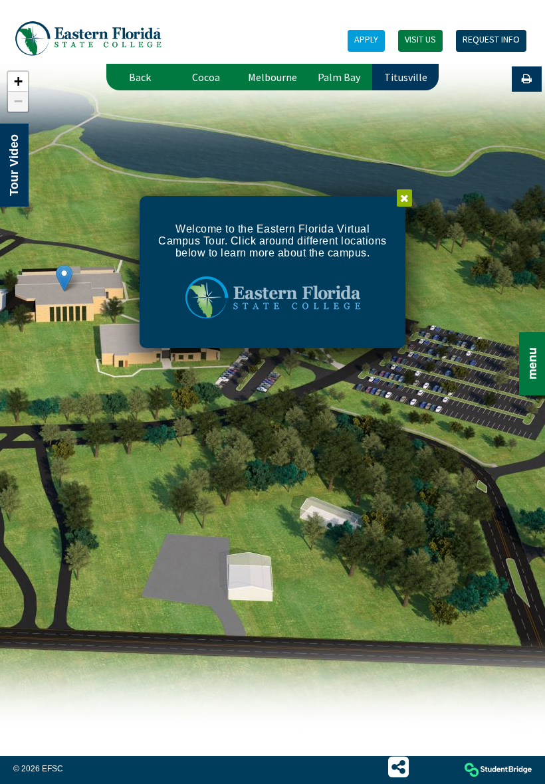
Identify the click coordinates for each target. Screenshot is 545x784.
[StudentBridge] (498, 771)
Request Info (491, 39)
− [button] (18, 101)
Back (140, 77)
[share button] (398, 767)
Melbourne (272, 77)
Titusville (405, 77)
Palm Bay (339, 77)
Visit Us (420, 39)
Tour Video (14, 165)
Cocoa (206, 77)
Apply (366, 39)
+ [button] (18, 81)
